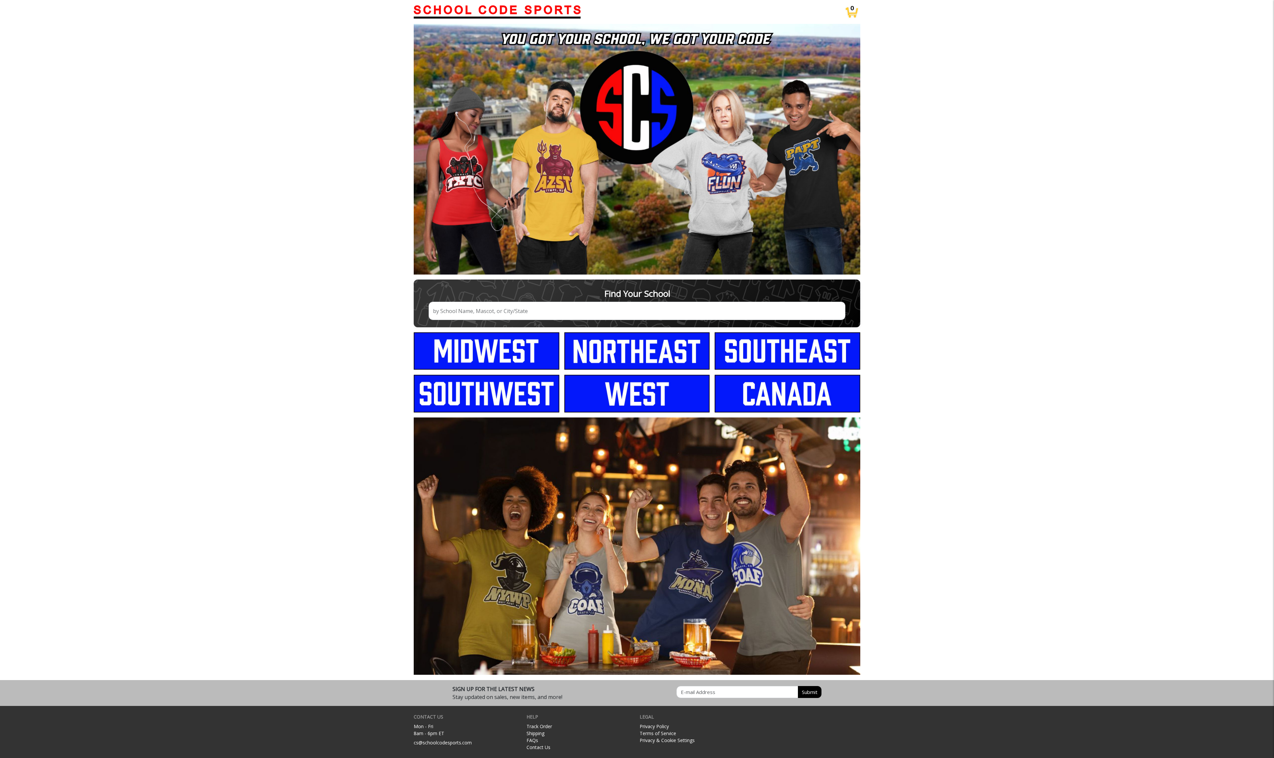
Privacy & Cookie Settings (667, 740)
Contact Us (538, 747)
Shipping (535, 733)
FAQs (532, 740)
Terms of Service (658, 733)
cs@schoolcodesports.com (443, 742)
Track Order (539, 726)
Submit (809, 692)
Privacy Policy (654, 726)
